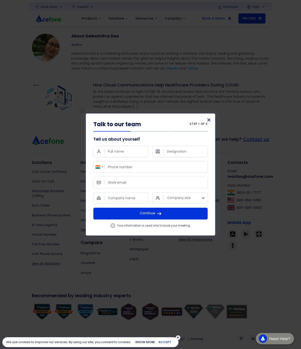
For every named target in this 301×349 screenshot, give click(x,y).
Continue (147, 213)
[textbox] (180, 197)
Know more (145, 342)
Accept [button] (164, 342)
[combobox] (99, 167)
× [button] (178, 337)
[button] (275, 337)
